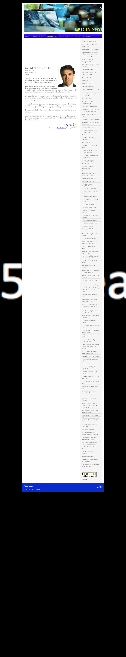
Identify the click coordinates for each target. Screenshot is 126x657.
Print (26, 486)
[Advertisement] (51, 52)
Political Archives (71, 126)
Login (101, 486)
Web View (99, 487)
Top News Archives (71, 124)
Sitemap (31, 486)
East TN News (61, 128)
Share (84, 479)
